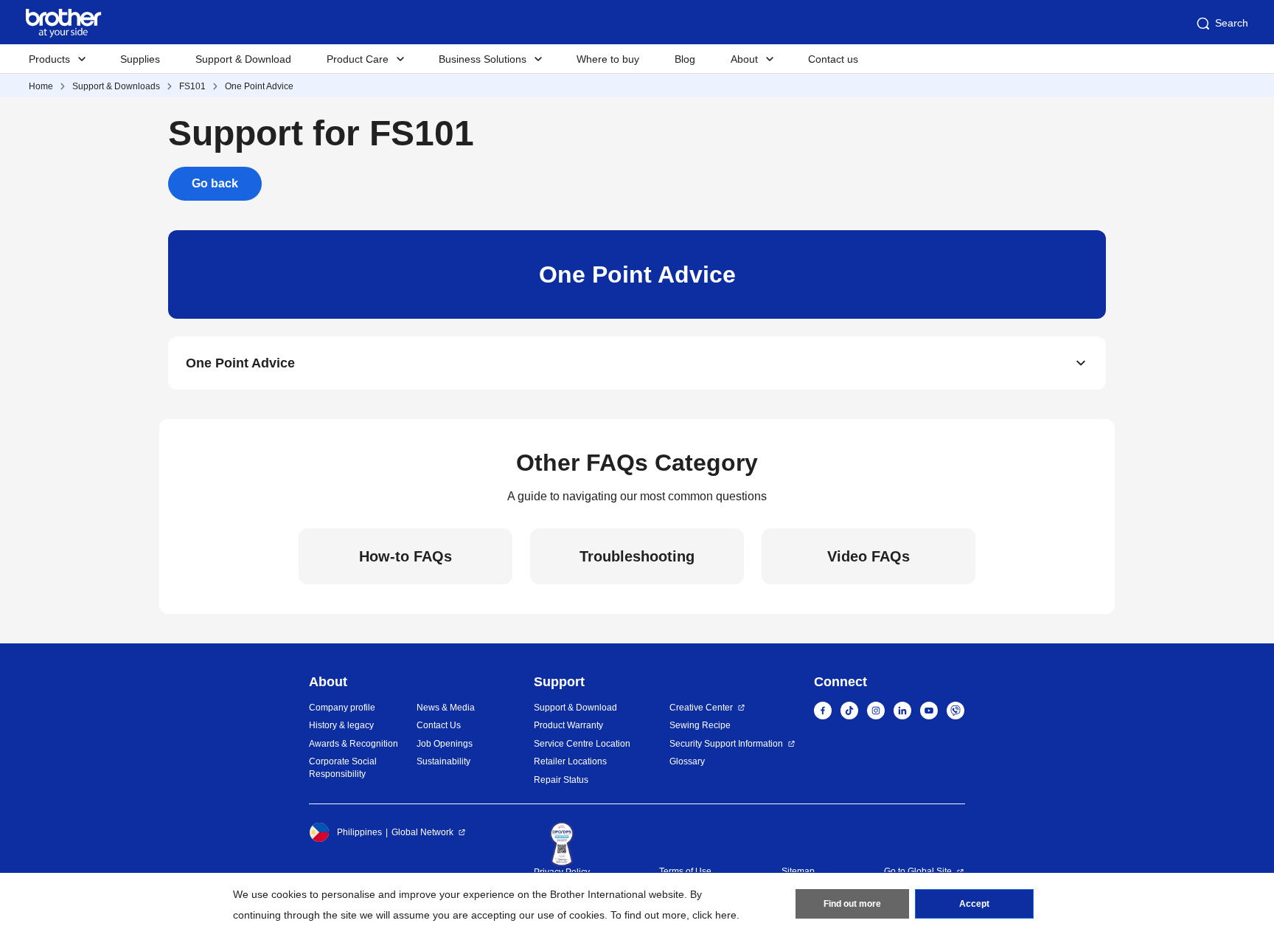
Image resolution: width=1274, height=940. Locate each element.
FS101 (192, 86)
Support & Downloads (116, 86)
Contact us (833, 59)
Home (41, 86)
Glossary (687, 761)
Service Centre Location (582, 744)
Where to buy (608, 59)
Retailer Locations (570, 761)
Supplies (140, 59)
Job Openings (445, 744)
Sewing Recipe (700, 725)
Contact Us (439, 725)
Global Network (422, 832)
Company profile (342, 707)
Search (1231, 23)
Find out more (852, 904)
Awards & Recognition (353, 744)
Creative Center (701, 707)
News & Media (446, 707)
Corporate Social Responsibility (343, 767)
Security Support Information (726, 744)
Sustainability (443, 761)
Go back (215, 183)
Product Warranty (568, 725)
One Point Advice (259, 86)
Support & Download (243, 59)
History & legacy (341, 725)
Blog (685, 59)
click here (714, 915)
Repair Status (561, 780)
